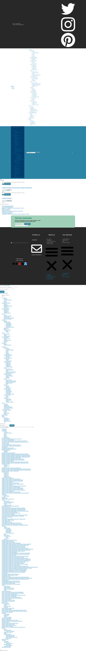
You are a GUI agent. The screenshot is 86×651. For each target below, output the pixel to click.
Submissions (65, 240)
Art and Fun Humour (6, 443)
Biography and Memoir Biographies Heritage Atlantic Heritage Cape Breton (16, 454)
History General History (6, 591)
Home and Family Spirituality (7, 612)
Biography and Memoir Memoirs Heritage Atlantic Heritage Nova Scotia (15, 462)
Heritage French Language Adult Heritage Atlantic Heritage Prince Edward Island (17, 578)
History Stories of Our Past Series (8, 601)
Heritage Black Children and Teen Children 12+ (10, 574)
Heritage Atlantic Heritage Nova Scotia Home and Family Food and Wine (15, 561)
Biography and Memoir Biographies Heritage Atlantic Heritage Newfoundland (16, 455)
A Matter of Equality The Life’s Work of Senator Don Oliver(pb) (17, 187)
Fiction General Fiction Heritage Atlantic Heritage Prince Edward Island (15, 511)
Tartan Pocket (8, 638)
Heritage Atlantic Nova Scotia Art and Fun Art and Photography (13, 572)
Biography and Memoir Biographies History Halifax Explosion (13, 459)
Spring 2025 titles (9, 643)
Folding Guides (7, 614)
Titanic (5, 335)
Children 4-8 (15, 211)
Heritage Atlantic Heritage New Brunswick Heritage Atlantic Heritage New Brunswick (17, 549)
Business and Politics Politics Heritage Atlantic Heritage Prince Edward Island (16, 469)
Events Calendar (66, 242)
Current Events (9, 360)
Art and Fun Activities (6, 437)
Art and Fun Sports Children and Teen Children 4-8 (11, 444)
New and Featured (16, 208)
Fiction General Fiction (6, 507)
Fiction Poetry (4, 518)
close (6, 650)
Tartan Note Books (7, 634)
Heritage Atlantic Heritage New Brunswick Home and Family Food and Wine (16, 550)
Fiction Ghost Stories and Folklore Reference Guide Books (13, 516)
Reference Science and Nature (7, 626)
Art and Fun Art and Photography (8, 439)
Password (2, 289)
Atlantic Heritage (7, 388)
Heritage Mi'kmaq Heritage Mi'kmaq (8, 583)
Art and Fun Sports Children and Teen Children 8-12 (11, 445)
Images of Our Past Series (11, 380)
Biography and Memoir (8, 354)
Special (3, 628)
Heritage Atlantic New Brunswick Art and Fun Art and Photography (14, 570)
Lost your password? (4, 293)
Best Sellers (6, 641)
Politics (7, 359)
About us (51, 235)
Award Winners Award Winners (8, 447)
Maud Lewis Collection (8, 632)
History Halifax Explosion (6, 599)
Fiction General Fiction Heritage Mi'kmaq (9, 512)
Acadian (7, 385)
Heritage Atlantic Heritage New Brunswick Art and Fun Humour (13, 547)
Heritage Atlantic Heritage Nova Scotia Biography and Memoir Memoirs (15, 558)
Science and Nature (21, 214)
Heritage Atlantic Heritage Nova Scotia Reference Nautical (13, 563)
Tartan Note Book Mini (10, 636)
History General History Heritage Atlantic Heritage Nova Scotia (13, 595)
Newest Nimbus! (9, 645)
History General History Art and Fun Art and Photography (12, 592)
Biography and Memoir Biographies (8, 452)
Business (7, 358)
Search (38, 152)
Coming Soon (20, 211)
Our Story (49, 239)
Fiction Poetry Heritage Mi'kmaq (8, 520)
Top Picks (22, 208)
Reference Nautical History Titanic (8, 624)
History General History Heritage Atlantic (9, 594)
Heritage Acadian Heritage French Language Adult (11, 543)
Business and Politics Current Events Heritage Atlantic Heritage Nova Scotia (16, 468)
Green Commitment (51, 241)
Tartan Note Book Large (10, 635)
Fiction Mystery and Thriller (7, 517)
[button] (51, 259)
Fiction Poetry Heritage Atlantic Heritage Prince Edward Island (13, 519)
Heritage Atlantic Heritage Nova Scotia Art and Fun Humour (13, 557)
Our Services (67, 235)
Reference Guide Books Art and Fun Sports (10, 620)
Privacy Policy (50, 243)
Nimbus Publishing (7, 190)
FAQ (63, 241)
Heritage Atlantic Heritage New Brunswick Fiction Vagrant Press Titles (15, 548)
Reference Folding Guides (7, 618)
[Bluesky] (25, 264)
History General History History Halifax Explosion (11, 597)
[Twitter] (16, 264)
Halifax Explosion (7, 336)
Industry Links (50, 242)
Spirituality (6, 341)
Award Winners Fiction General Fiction (9, 448)
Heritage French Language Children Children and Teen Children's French (15, 579)
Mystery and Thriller (9, 372)
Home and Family (5, 337)
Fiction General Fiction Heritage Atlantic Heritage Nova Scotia (13, 510)
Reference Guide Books (6, 619)
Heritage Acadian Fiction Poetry (8, 541)
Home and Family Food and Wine (8, 608)
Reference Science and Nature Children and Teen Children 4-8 (13, 627)
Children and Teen (7, 361)
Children (7, 332)
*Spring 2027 (4, 211)
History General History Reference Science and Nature (12, 598)
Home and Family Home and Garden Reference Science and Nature (14, 611)
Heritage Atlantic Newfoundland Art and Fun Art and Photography (14, 571)
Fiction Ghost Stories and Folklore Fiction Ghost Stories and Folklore (15, 515)
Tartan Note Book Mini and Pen (11, 637)
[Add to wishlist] (3, 184)
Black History (9, 211)
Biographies (8, 355)
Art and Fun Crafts (5, 442)
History (3, 333)
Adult (7, 331)
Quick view (7, 183)
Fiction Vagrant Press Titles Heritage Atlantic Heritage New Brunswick (15, 525)
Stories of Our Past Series (11, 381)
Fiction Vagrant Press (6, 521)
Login (2, 291)
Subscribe (27, 223)
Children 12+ (4, 208)
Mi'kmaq (5, 539)
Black (5, 534)
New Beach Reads (7, 646)
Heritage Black (4, 573)
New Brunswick (9, 390)
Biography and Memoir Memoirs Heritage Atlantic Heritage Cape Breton (15, 461)
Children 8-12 (9, 208)
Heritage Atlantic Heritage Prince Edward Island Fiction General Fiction (15, 566)
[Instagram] (19, 264)
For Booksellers (65, 239)
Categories (4, 346)
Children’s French (9, 366)
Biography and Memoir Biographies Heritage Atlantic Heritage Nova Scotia (16, 456)
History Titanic (4, 602)
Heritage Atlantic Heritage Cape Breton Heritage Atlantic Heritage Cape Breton (16, 544)
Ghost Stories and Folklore (11, 371)
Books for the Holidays (10, 631)
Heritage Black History (6, 576)
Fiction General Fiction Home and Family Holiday (11, 513)
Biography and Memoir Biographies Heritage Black (11, 457)
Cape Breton (8, 389)
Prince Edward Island (10, 327)
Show (1, 180)
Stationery (8, 353)
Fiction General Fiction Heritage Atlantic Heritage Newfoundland (14, 509)
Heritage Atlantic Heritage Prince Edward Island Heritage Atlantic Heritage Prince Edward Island (20, 567)
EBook (5, 629)
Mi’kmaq (5, 329)
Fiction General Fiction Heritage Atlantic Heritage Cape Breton (13, 508)
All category (4, 428)
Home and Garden (7, 340)
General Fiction (9, 368)
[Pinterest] (22, 264)
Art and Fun (6, 347)
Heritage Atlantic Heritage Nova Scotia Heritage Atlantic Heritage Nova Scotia (16, 560)
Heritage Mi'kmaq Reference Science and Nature (11, 584)
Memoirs (7, 356)
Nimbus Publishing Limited (8, 201)
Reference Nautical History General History (10, 623)
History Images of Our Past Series (8, 600)
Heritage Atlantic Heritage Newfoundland (9, 552)
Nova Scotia (8, 326)
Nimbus (5, 633)
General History (7, 334)
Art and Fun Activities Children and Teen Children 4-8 (12, 438)
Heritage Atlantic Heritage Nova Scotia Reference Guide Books (13, 562)
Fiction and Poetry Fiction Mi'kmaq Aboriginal (10, 506)
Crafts (7, 350)
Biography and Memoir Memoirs (8, 460)
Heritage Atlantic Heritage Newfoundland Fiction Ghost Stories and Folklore (16, 553)
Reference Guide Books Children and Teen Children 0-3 (12, 621)
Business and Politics (8, 357)
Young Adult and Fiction (6, 647)
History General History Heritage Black (9, 596)
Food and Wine (7, 338)
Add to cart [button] (4, 185)
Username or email (4, 287)
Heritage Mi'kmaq (5, 580)
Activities (7, 348)
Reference (4, 343)
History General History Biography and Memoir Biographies (13, 593)
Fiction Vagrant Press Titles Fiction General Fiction (11, 523)
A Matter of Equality (6, 198)
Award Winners (5, 446)
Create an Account (6, 285)
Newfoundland (8, 325)
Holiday (5, 339)
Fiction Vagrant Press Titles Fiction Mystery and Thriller (12, 524)
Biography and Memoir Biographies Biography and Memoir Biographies (15, 453)
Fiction (5, 367)
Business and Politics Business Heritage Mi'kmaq (11, 467)
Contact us (36, 235)
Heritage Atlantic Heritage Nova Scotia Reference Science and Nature (15, 564)
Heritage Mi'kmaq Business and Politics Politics (11, 581)
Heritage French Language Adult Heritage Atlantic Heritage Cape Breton (15, 577)
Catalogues (49, 240)
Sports (5, 342)
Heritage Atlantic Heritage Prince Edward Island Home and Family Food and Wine (17, 568)
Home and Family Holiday (7, 609)
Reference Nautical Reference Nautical (9, 625)
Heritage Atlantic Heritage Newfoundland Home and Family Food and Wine (16, 554)
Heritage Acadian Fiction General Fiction (9, 540)
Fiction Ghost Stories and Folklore (8, 514)
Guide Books (6, 615)
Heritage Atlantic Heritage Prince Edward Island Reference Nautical (14, 569)
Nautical (5, 344)
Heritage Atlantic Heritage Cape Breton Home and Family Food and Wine (15, 545)
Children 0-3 (8, 362)
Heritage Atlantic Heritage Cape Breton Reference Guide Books (13, 546)
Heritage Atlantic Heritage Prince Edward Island (11, 565)
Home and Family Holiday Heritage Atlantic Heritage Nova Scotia (14, 610)
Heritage (5, 384)
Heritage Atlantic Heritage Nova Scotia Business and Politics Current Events (16, 559)
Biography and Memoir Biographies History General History (13, 458)
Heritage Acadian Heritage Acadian (8, 542)
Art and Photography (10, 349)
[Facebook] (13, 264)
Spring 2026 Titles (5, 639)
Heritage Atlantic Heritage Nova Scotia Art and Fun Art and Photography (15, 556)
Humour (7, 351)
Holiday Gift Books (7, 630)
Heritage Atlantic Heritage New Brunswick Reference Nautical (13, 551)
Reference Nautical (5, 622)
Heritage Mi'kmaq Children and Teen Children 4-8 (11, 582)
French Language (7, 330)
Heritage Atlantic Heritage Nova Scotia (9, 555)
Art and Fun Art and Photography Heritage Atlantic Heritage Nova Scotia (15, 441)
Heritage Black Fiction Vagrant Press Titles (10, 575)
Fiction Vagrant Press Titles (7, 522)
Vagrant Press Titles (9, 369)
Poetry (7, 370)
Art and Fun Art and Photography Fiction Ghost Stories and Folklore (14, 440)
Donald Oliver (9, 189)
